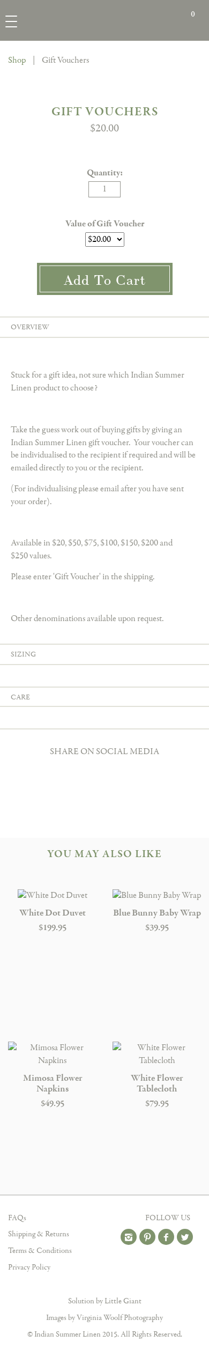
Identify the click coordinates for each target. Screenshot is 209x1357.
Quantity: (105, 173)
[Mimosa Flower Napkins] (52, 1054)
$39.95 (157, 927)
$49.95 (52, 1103)
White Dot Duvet (52, 913)
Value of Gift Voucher (104, 224)
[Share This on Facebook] (104, 771)
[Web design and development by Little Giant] (104, 1290)
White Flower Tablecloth (157, 1084)
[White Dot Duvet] (52, 895)
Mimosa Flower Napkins (52, 1084)
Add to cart (105, 279)
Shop (17, 60)
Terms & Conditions (40, 1250)
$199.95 (52, 927)
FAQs (17, 1218)
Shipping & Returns (38, 1234)
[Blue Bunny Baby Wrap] (157, 895)
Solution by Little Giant (104, 1301)
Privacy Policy (29, 1267)
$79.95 (157, 1103)
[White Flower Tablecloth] (157, 1054)
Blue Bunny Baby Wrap (157, 913)
